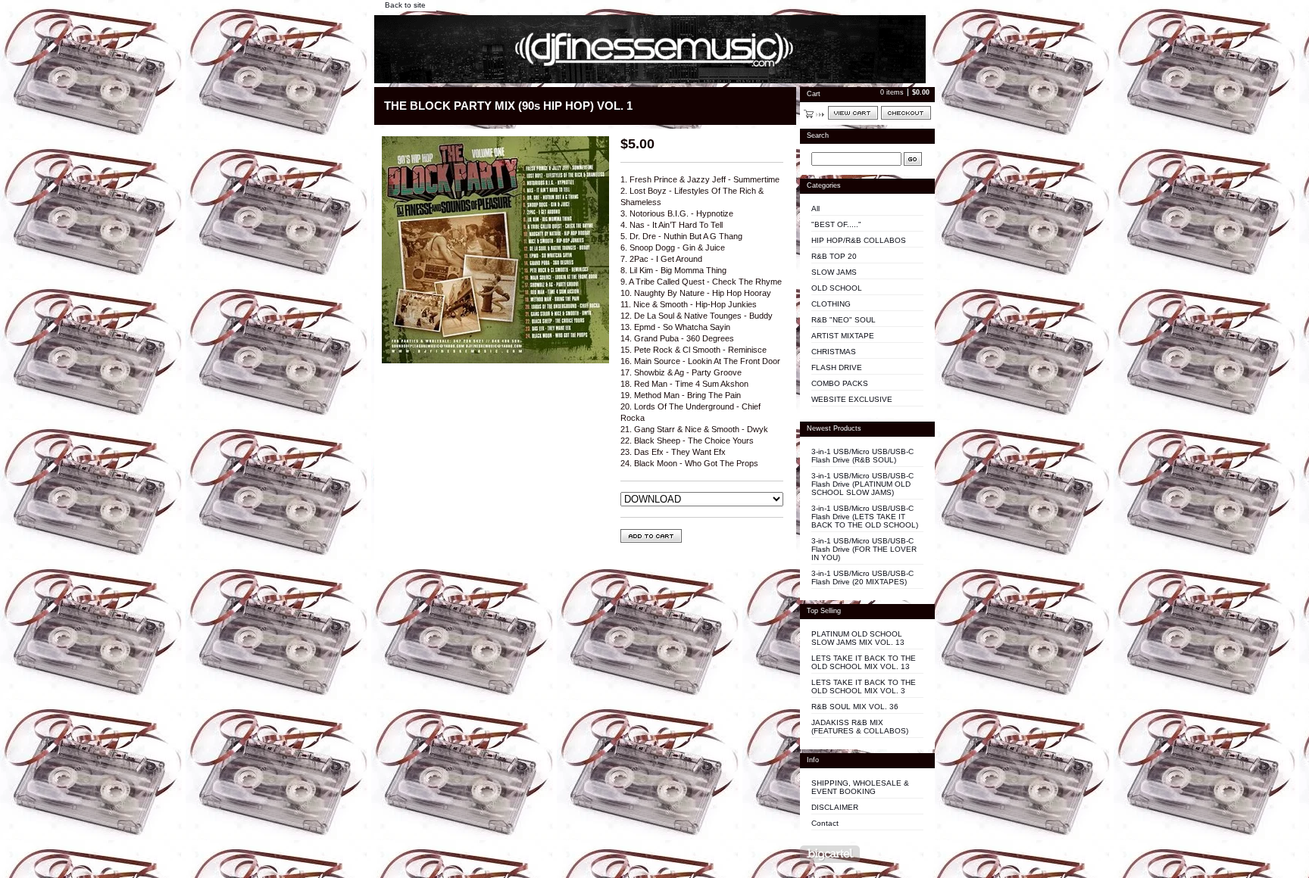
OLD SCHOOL (836, 288)
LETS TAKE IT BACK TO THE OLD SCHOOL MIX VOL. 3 (863, 686)
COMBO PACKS (839, 383)
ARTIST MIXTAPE (842, 336)
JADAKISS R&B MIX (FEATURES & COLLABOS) (859, 726)
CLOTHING (831, 304)
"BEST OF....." (836, 224)
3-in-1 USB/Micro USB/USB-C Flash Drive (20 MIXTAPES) (862, 577)
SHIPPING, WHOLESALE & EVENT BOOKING (860, 787)
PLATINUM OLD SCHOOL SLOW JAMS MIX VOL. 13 (857, 638)
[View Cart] (853, 113)
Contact (825, 823)
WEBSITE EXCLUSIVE (851, 399)
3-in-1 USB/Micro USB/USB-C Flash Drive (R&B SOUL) (862, 455)
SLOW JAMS (834, 272)
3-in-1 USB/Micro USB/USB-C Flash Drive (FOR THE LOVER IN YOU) (864, 549)
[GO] (913, 159)
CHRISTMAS (833, 351)
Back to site (405, 5)
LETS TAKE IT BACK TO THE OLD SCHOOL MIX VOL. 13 (863, 662)
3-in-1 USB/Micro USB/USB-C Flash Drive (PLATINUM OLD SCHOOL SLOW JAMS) (862, 484)
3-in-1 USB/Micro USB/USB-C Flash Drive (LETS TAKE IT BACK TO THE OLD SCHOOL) (864, 516)
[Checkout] (906, 113)
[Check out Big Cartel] (830, 854)
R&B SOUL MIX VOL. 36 (854, 706)
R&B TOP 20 (834, 256)
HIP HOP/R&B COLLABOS (858, 240)
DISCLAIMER (834, 807)
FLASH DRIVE (836, 367)
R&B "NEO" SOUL (843, 320)
